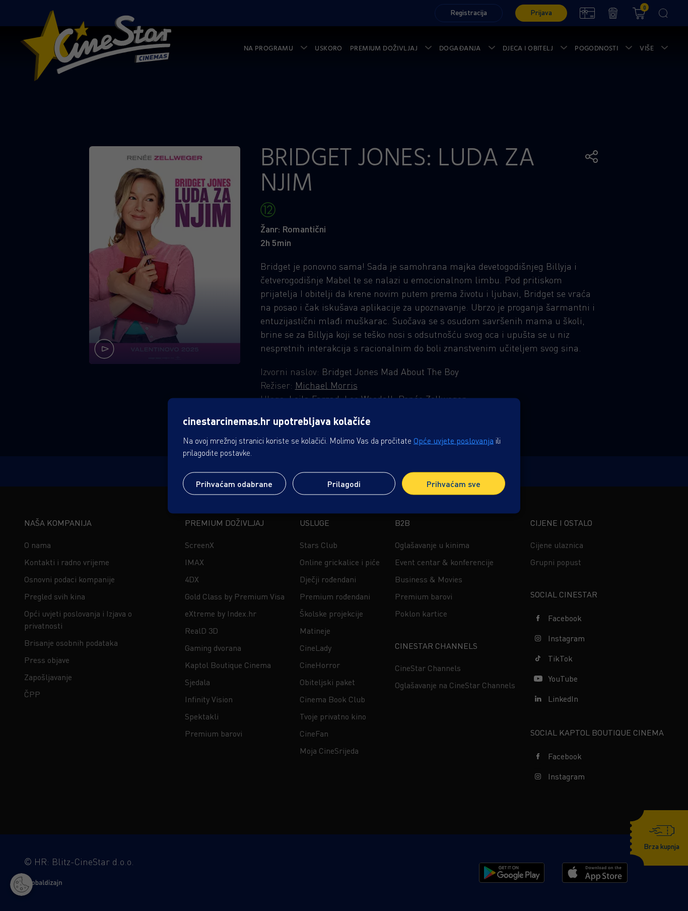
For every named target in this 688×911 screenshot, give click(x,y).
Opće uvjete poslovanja (454, 440)
